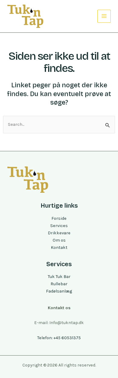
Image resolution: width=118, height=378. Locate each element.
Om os (59, 240)
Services (59, 225)
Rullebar (59, 283)
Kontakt (59, 247)
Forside (59, 218)
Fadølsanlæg (59, 291)
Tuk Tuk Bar (59, 276)
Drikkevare (59, 233)
